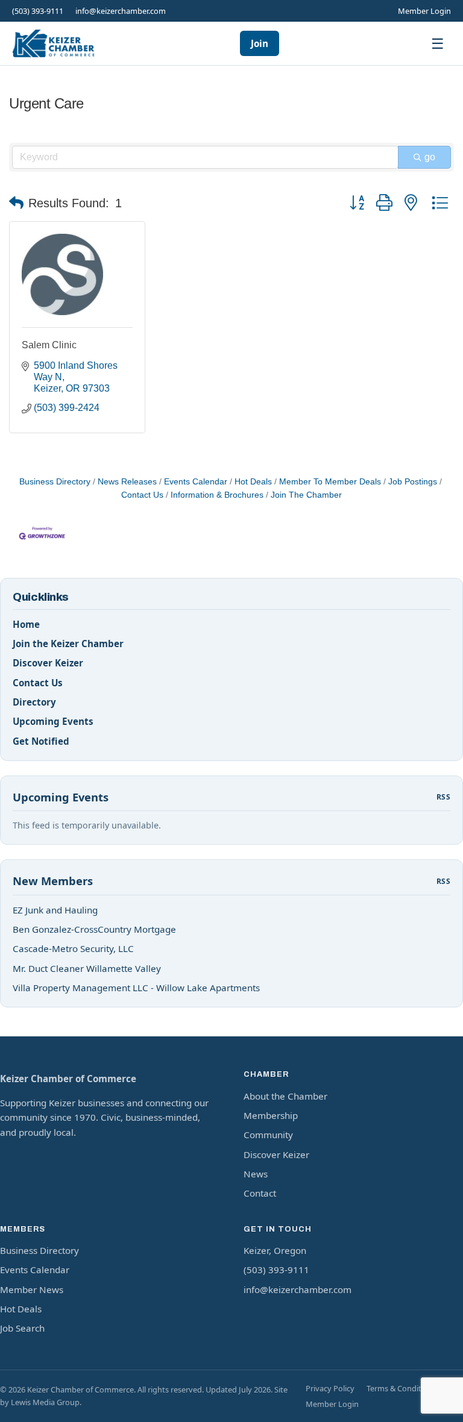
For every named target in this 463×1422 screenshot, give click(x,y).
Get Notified (41, 741)
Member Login (424, 10)
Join (259, 43)
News (256, 1174)
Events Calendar (195, 481)
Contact (260, 1193)
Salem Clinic (49, 345)
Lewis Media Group (45, 1402)
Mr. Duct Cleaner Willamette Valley (87, 968)
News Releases (127, 481)
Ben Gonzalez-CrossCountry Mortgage (94, 929)
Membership (271, 1115)
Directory (34, 702)
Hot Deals (253, 481)
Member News (31, 1289)
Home (26, 624)
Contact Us (38, 683)
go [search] (429, 157)
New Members (53, 880)
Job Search (22, 1328)
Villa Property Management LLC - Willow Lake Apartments (136, 988)
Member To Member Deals (330, 481)
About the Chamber (285, 1096)
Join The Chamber (306, 495)
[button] (16, 203)
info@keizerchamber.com (120, 10)
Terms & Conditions (401, 1388)
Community (268, 1135)
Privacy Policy (330, 1388)
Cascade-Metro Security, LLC (73, 948)
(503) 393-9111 (37, 10)
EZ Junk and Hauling (55, 910)
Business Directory (54, 481)
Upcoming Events (53, 721)
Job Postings (412, 481)
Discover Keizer (48, 663)
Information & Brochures (217, 495)
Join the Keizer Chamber (68, 643)
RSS (443, 797)
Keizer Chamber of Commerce (68, 1079)
